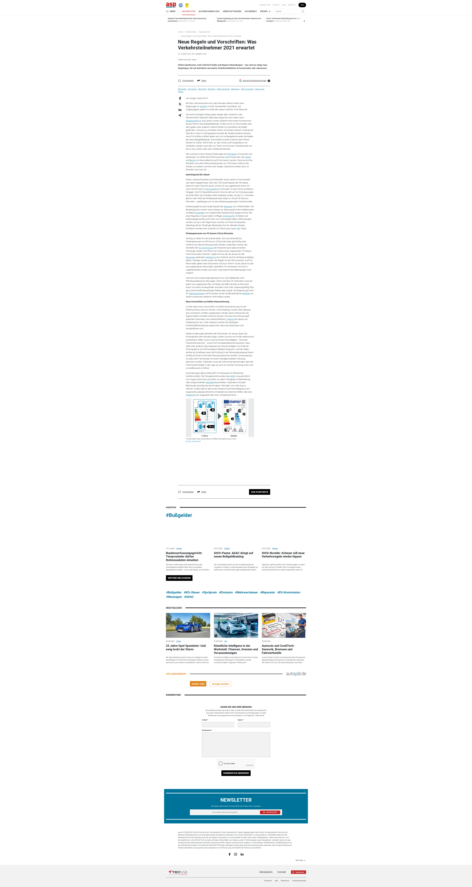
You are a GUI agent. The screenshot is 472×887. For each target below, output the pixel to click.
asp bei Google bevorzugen (254, 80)
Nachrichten (188, 11)
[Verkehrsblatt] (186, 5)
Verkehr (203, 106)
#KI (225, 641)
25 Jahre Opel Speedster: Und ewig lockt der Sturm (186, 647)
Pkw (238, 228)
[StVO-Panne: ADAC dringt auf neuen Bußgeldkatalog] (236, 532)
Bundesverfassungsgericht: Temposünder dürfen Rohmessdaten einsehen (184, 556)
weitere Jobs (198, 684)
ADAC (233, 376)
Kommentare (188, 80)
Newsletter (265, 5)
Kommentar (206, 730)
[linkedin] (242, 854)
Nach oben (299, 860)
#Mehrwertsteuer (246, 592)
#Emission (226, 592)
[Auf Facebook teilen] (180, 98)
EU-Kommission (206, 248)
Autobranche (204, 32)
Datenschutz (285, 881)
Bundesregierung (193, 121)
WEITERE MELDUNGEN (179, 578)
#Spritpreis (209, 592)
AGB (276, 881)
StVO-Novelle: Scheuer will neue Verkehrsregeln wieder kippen (283, 554)
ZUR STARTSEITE (259, 492)
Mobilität (210, 382)
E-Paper (276, 5)
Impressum (268, 881)
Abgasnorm (210, 257)
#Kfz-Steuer (192, 592)
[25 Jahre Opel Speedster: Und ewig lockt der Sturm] (188, 625)
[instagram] (235, 854)
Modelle (246, 293)
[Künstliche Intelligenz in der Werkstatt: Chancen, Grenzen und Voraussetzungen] (236, 625)
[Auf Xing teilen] (180, 115)
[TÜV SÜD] (180, 5)
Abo (302, 5)
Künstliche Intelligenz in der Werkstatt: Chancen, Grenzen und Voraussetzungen (236, 649)
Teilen (203, 80)
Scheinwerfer (229, 216)
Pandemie (190, 395)
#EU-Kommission (288, 592)
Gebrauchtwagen (196, 293)
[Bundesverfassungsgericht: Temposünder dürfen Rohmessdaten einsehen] (188, 532)
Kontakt (292, 5)
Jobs (283, 5)
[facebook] (229, 854)
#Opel (178, 641)
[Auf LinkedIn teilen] (180, 110)
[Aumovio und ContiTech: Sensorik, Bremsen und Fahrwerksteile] (284, 625)
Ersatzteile (199, 212)
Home (180, 32)
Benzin (193, 160)
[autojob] (296, 674)
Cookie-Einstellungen (299, 881)
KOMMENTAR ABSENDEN (236, 773)
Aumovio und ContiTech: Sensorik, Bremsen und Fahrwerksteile (278, 649)
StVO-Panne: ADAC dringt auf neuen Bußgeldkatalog (233, 554)
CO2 (227, 157)
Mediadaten (266, 872)
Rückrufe (265, 11)
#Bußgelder (179, 515)
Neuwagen (191, 257)
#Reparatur (267, 592)
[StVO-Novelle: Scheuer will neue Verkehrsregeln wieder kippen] (284, 532)
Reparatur (228, 206)
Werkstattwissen (232, 11)
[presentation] (304, 21)
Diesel (248, 157)
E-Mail (204, 720)
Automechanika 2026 (209, 11)
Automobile (251, 11)
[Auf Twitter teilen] (180, 104)
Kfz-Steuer (232, 154)
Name (240, 720)
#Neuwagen (174, 597)
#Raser (179, 548)
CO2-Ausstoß (211, 189)
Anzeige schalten (220, 684)
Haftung (230, 319)
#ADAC (227, 548)
